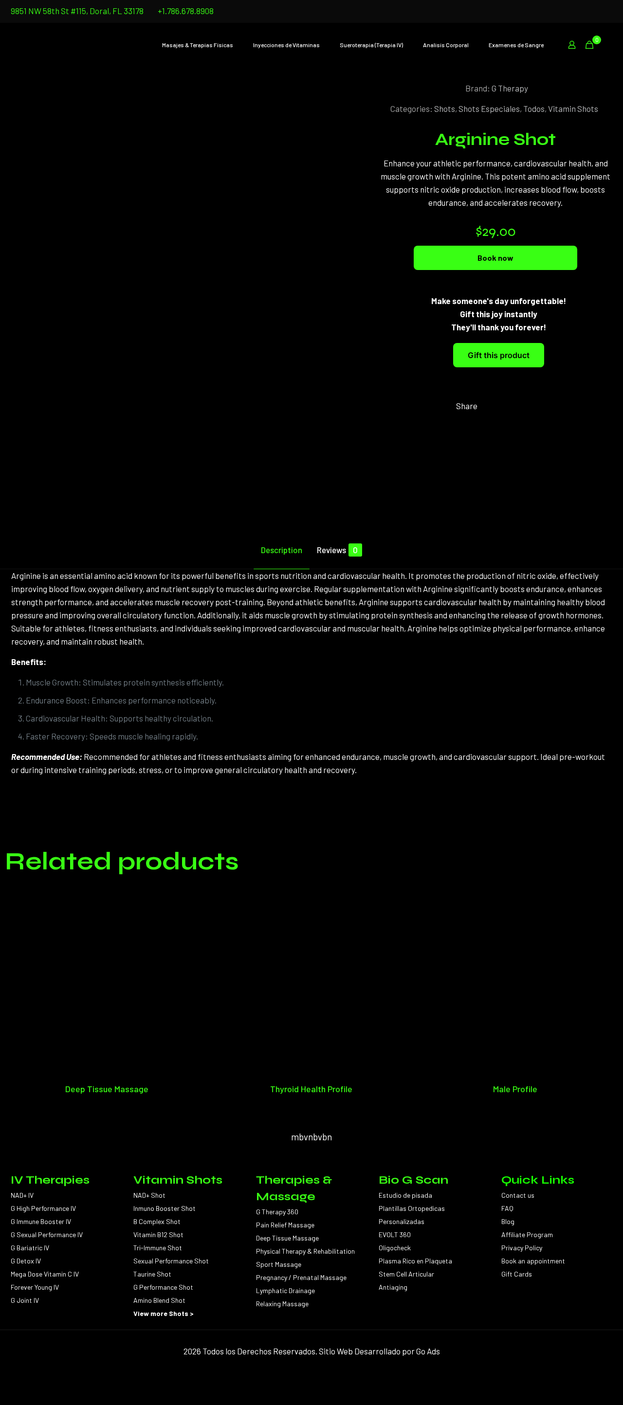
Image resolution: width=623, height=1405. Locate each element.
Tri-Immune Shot (157, 1247)
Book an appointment (533, 1261)
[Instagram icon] (582, 11)
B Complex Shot (157, 1221)
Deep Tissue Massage (106, 1088)
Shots (444, 108)
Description (281, 550)
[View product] (189, 917)
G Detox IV (26, 1261)
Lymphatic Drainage (285, 1290)
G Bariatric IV (30, 1247)
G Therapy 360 (277, 1211)
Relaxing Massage (282, 1303)
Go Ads (428, 1351)
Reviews (337, 550)
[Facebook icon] (594, 11)
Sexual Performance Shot (171, 1261)
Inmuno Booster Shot (164, 1208)
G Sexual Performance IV (47, 1234)
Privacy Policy (521, 1247)
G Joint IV (25, 1300)
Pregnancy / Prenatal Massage (301, 1277)
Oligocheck (395, 1247)
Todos (534, 108)
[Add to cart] (189, 896)
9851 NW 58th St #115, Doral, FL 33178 (77, 11)
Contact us (517, 1195)
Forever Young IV (35, 1287)
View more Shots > (163, 1313)
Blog (507, 1221)
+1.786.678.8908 (186, 11)
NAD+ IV (22, 1195)
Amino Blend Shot (159, 1300)
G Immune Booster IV (41, 1221)
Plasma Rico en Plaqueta (415, 1261)
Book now (495, 257)
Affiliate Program (527, 1234)
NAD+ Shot (149, 1195)
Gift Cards (516, 1274)
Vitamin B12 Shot (158, 1234)
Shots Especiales (489, 108)
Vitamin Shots (573, 108)
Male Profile (515, 1088)
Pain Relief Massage (285, 1225)
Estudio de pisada (405, 1195)
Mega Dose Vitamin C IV (45, 1274)
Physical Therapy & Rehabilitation (305, 1251)
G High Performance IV (43, 1208)
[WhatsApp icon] (606, 11)
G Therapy (510, 88)
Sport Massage (278, 1264)
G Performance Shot (163, 1287)
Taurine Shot (152, 1274)
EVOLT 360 (395, 1234)
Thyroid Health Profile (311, 1088)
